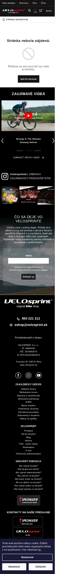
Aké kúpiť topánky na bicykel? (28, 489)
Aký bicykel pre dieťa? (28, 469)
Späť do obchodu (28, 79)
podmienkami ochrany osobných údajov (28, 270)
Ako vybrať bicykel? (28, 466)
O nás (28, 450)
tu (40, 549)
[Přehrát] (28, 115)
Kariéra (28, 440)
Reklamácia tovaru (28, 392)
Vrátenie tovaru (28, 389)
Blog (28, 437)
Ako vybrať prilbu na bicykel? (28, 485)
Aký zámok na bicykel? (28, 476)
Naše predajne (8, 3)
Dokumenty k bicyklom (28, 415)
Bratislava (23, 3)
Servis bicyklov (28, 434)
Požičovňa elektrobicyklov (28, 454)
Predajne (28, 431)
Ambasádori (28, 447)
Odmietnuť (14, 566)
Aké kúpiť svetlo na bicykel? (28, 479)
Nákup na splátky (28, 418)
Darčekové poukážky (28, 412)
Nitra (35, 3)
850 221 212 (31, 318)
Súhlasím (40, 566)
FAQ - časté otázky (28, 444)
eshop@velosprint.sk (31, 325)
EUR (35, 10)
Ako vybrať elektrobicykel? (28, 472)
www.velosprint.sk (28, 365)
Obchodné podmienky (28, 399)
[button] (3, 140)
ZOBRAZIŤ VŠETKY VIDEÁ (26, 157)
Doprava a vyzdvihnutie (28, 395)
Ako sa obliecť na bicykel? (28, 482)
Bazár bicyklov (28, 405)
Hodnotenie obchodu (28, 409)
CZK (35, 12)
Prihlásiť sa (28, 277)
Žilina (43, 3)
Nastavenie (27, 557)
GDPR (28, 402)
